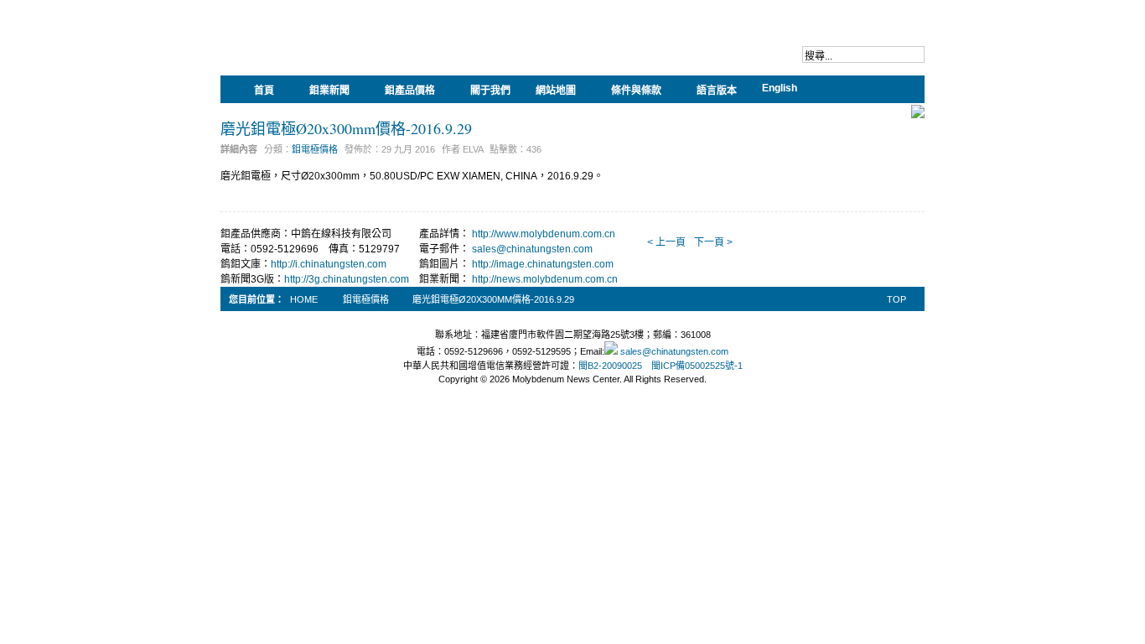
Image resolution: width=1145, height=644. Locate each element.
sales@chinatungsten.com (532, 249)
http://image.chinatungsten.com (543, 264)
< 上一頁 (666, 242)
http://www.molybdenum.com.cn (543, 234)
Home (304, 299)
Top (896, 299)
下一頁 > (713, 242)
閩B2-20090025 (610, 366)
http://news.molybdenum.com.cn (545, 279)
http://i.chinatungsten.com (328, 264)
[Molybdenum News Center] (329, 50)
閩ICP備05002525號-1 (697, 366)
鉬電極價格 (315, 149)
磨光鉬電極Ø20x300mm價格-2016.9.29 (346, 128)
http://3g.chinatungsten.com (346, 279)
